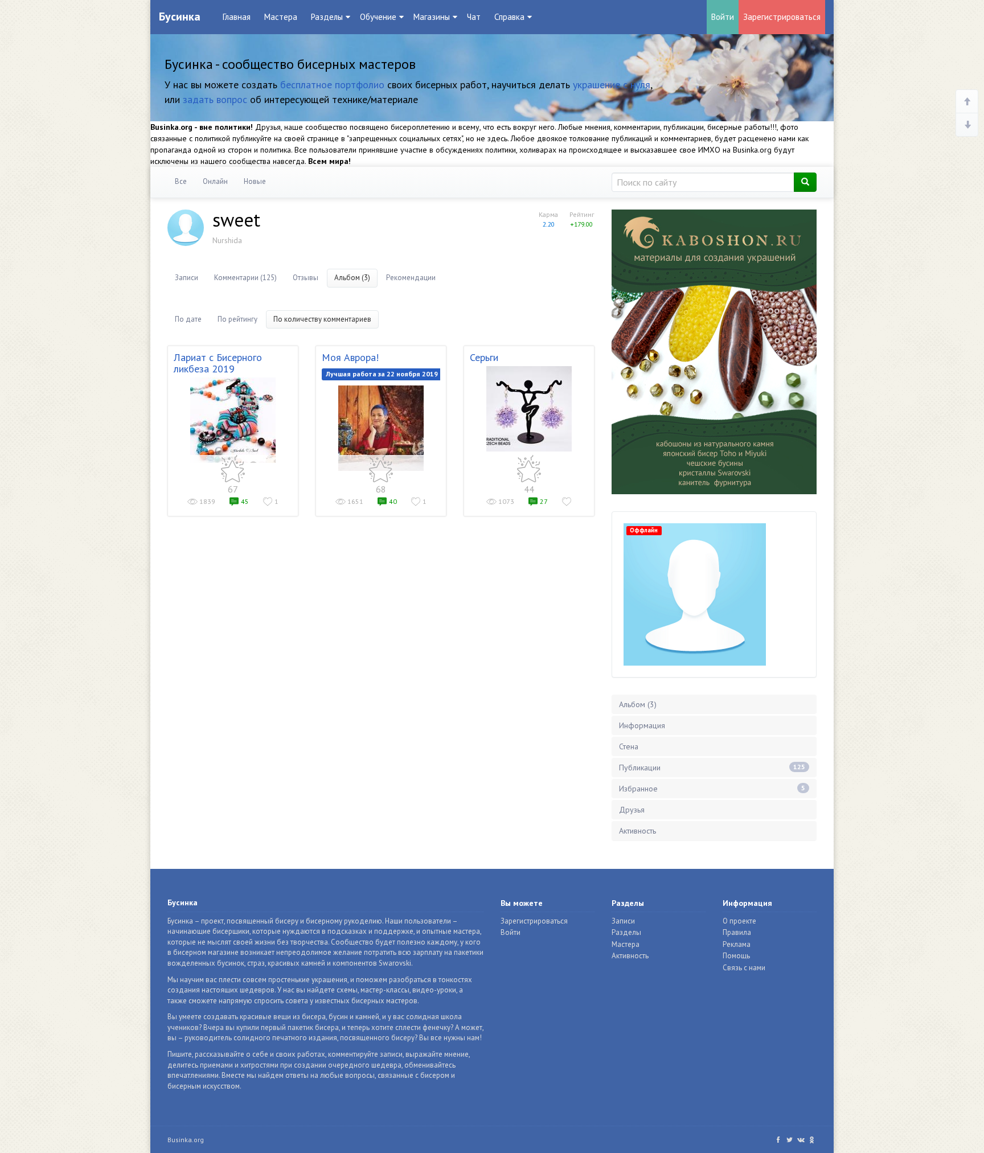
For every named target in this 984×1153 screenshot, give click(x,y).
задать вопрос (215, 99)
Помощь (736, 956)
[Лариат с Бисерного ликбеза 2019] (233, 420)
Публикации (712, 767)
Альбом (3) (352, 277)
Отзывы (305, 277)
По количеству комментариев (322, 319)
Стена (628, 746)
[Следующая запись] (967, 124)
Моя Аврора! (350, 357)
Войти (722, 16)
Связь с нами (744, 968)
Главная (237, 16)
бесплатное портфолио (332, 84)
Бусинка (179, 16)
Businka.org (185, 1139)
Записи (186, 277)
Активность (637, 831)
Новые (255, 181)
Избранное (712, 788)
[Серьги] (529, 409)
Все (181, 181)
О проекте (739, 921)
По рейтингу (237, 319)
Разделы (626, 932)
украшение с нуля (611, 84)
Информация (642, 725)
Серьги (484, 357)
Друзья (632, 810)
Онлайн (215, 181)
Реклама (737, 944)
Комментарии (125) (245, 277)
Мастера (280, 16)
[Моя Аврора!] (381, 428)
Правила (737, 932)
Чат (474, 16)
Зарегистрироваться (782, 16)
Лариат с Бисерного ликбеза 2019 (218, 363)
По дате (188, 319)
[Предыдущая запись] (967, 101)
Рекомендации (411, 277)
